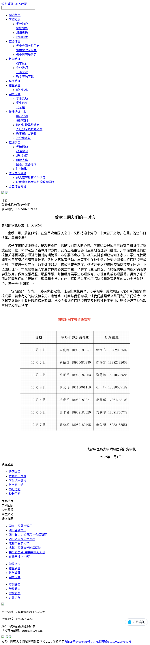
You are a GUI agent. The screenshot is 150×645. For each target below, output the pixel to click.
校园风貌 (22, 37)
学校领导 (22, 28)
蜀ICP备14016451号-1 (79, 641)
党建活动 (22, 146)
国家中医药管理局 (20, 525)
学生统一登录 (17, 480)
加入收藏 (21, 3)
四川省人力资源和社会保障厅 (28, 534)
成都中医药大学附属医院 (25, 547)
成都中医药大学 (19, 543)
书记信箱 (14, 489)
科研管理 (14, 81)
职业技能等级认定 (28, 124)
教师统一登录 (17, 476)
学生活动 (22, 98)
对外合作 (14, 597)
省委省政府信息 (26, 50)
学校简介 (22, 23)
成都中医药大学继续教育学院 (35, 182)
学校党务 (14, 593)
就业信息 (22, 89)
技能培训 (22, 120)
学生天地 (14, 94)
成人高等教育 (17, 173)
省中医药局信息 (26, 54)
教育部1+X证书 (26, 133)
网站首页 (14, 15)
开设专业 (22, 72)
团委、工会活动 (26, 164)
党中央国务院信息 (28, 45)
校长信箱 (14, 493)
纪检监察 (22, 155)
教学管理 (14, 59)
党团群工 (14, 142)
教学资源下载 (25, 76)
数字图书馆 (16, 484)
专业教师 (22, 67)
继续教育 (14, 588)
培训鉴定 (14, 584)
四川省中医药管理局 (22, 539)
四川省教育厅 (17, 530)
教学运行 (22, 63)
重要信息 (14, 41)
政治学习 (22, 151)
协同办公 (14, 471)
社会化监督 (23, 138)
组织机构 (22, 32)
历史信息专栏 (17, 186)
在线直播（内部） (20, 556)
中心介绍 (22, 116)
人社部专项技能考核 (29, 129)
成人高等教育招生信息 (30, 177)
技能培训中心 (17, 111)
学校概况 (14, 19)
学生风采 (22, 103)
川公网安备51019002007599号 (112, 641)
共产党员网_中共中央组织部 (27, 552)
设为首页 (7, 3)
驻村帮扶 (22, 168)
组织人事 (22, 160)
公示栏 (20, 107)
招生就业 (14, 85)
